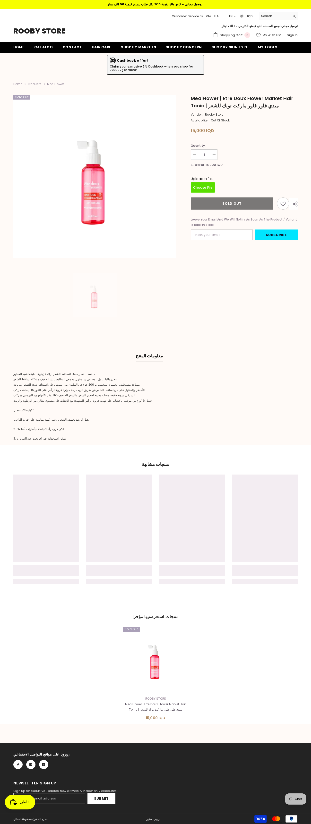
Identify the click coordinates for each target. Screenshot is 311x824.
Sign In (292, 35)
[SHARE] (293, 204)
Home (17, 84)
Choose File (203, 187)
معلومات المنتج (149, 356)
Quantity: (198, 146)
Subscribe (276, 235)
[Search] (278, 16)
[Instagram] (30, 764)
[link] (46, 573)
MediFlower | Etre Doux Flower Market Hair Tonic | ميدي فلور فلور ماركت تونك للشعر (155, 707)
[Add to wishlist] (283, 204)
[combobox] (274, 16)
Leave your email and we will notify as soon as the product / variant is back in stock (244, 222)
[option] (94, 176)
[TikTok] (43, 764)
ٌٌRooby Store (214, 114)
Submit (101, 798)
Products (35, 84)
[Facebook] (18, 764)
